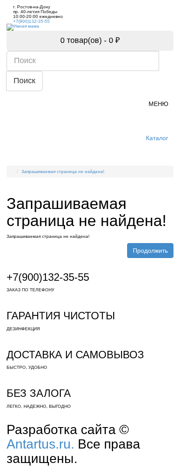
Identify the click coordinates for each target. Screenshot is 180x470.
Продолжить (150, 250)
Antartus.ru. (40, 444)
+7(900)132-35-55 (31, 21)
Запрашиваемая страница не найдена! (62, 171)
